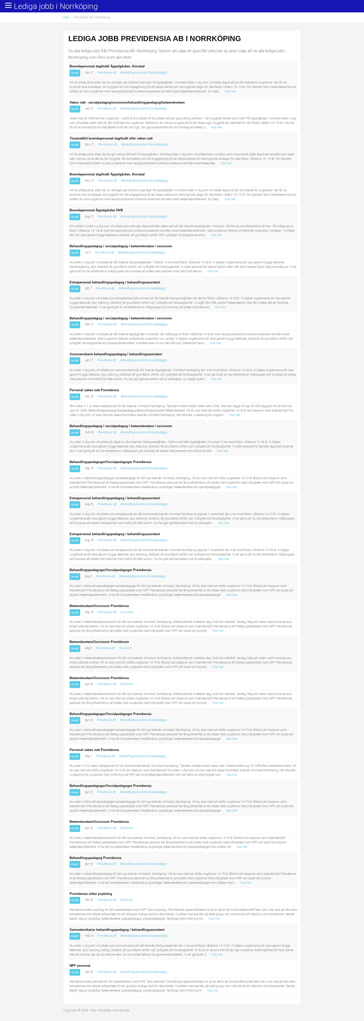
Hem (66, 17)
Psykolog (126, 900)
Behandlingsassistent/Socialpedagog (143, 72)
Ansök (75, 72)
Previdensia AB (106, 72)
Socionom (127, 612)
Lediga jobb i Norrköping (56, 6)
